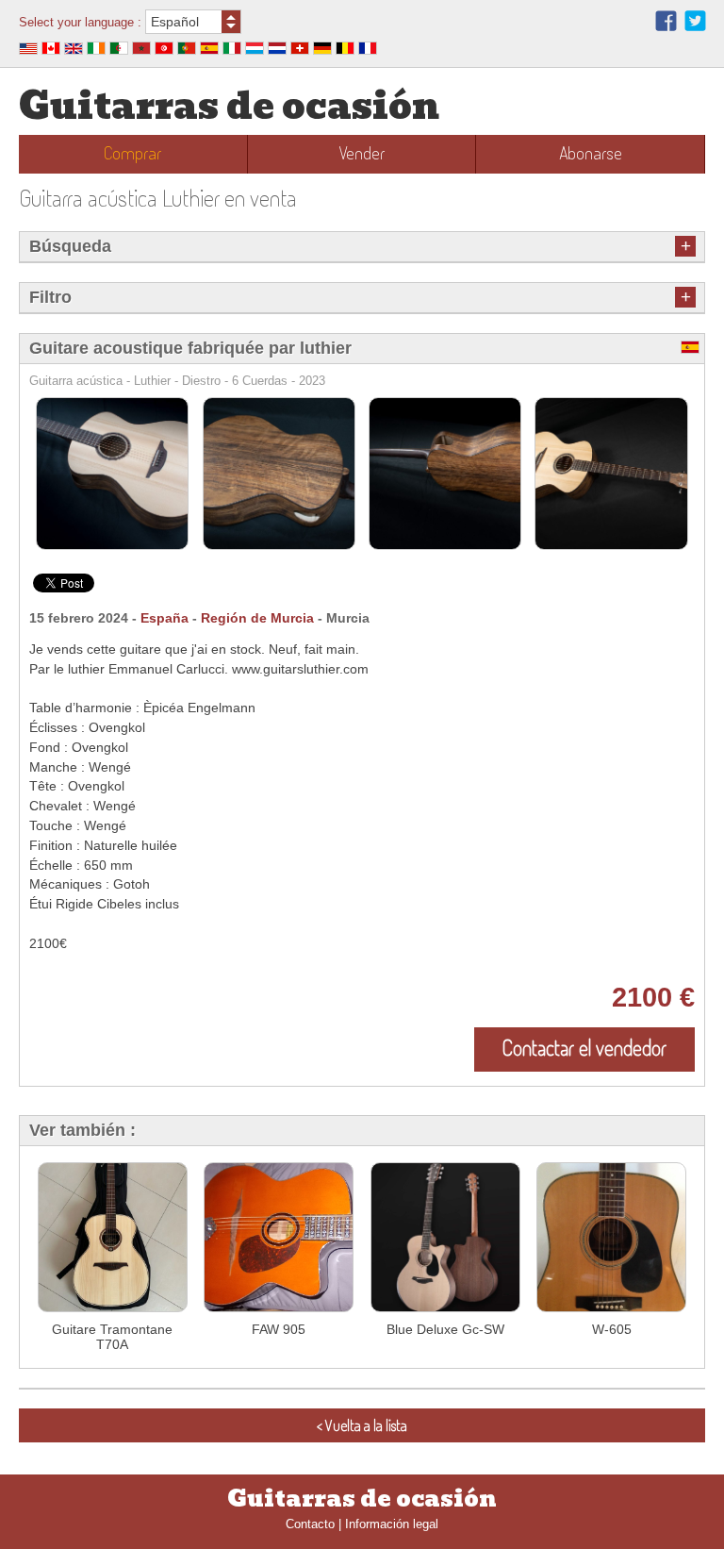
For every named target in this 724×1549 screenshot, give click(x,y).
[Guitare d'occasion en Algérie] (118, 50)
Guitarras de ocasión (229, 106)
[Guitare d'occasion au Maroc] (141, 50)
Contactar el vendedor (584, 1047)
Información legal (391, 1524)
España (164, 617)
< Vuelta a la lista (362, 1425)
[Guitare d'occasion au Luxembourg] (254, 50)
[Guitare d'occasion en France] (367, 50)
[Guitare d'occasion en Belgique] (345, 50)
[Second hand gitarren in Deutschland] (322, 50)
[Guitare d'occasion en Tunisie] (164, 50)
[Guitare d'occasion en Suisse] (299, 50)
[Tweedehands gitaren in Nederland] (277, 50)
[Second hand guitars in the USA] (28, 50)
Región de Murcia (257, 617)
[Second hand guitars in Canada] (50, 50)
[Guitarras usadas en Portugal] (186, 50)
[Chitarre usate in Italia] (231, 50)
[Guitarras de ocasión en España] (209, 50)
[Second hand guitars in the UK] (73, 50)
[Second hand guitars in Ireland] (96, 50)
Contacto (310, 1524)
